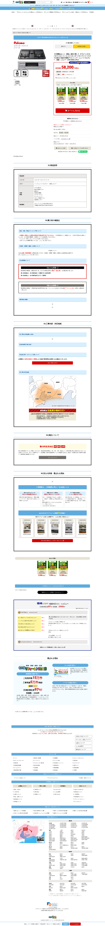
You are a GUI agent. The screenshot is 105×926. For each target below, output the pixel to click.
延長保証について (18, 799)
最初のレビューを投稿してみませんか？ (52, 592)
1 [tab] (48, 26)
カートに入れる (73, 111)
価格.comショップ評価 (19, 810)
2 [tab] (50, 26)
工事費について (37, 794)
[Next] (72, 26)
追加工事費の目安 (52, 363)
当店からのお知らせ (78, 789)
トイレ (15, 758)
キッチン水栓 (57, 760)
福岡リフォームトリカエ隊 (60, 813)
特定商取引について (78, 796)
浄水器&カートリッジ (58, 762)
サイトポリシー (77, 801)
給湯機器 (56, 758)
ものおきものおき (25, 641)
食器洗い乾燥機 (37, 758)
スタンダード (73, 143)
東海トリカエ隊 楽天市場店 (60, 810)
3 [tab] (52, 26)
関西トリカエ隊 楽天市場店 (80, 810)
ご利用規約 (76, 794)
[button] (52, 905)
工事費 (75, 770)
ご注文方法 (16, 791)
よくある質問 (79, 746)
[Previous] (32, 26)
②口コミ (49, 924)
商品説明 (65, 924)
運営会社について (80, 749)
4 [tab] (54, 26)
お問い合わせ (57, 794)
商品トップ (26, 924)
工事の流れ (36, 791)
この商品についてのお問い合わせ (80, 148)
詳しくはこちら (52, 457)
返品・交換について (18, 796)
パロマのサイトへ (65, 138)
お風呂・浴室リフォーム (85, 777)
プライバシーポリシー (79, 799)
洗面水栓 (16, 762)
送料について (26, 254)
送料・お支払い (17, 789)
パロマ (66, 143)
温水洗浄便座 (37, 765)
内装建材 (36, 770)
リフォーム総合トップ (20, 777)
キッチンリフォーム (53, 777)
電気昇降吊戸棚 (17, 770)
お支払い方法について (81, 736)
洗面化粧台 (56, 765)
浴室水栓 (76, 760)
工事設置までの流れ (61, 77)
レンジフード (37, 760)
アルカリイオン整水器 (39, 762)
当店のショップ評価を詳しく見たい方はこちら (52, 647)
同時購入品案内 (34, 924)
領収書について (17, 801)
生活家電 (36, 767)
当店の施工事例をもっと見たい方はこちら (52, 540)
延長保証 (56, 770)
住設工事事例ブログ (38, 810)
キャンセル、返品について (83, 739)
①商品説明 (42, 924)
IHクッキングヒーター (19, 760)
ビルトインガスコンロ (18, 32)
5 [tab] (57, 26)
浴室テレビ (76, 765)
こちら (40, 240)
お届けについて (80, 743)
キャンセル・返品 (72, 77)
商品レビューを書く (58, 126)
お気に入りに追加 (61, 148)
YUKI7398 (23, 612)
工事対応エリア (37, 789)
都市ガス (63, 46)
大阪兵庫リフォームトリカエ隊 (41, 813)
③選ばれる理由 (56, 924)
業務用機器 (56, 767)
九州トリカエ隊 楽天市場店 (20, 813)
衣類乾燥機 (76, 767)
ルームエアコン (17, 767)
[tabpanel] (52, 17)
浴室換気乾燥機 (17, 765)
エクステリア (77, 762)
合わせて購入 (61, 103)
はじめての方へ (57, 789)
